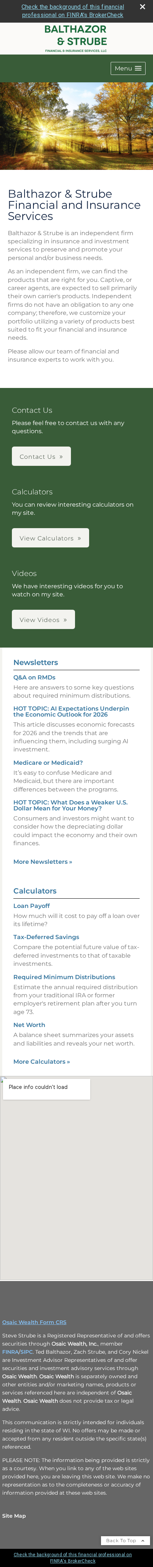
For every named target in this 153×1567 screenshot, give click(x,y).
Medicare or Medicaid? (48, 762)
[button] (128, 68)
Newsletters (35, 662)
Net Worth (29, 1024)
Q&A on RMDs (34, 677)
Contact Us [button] (38, 456)
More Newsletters (42, 861)
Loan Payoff (31, 905)
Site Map (14, 1515)
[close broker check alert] (143, 7)
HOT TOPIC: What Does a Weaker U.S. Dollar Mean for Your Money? (70, 805)
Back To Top (122, 1540)
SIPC (26, 1352)
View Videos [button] (40, 619)
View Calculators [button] (47, 538)
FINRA (10, 1352)
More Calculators (41, 1061)
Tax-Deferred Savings (46, 937)
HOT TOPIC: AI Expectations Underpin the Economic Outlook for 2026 (71, 711)
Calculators (34, 890)
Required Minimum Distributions (64, 977)
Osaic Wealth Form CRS (34, 1322)
